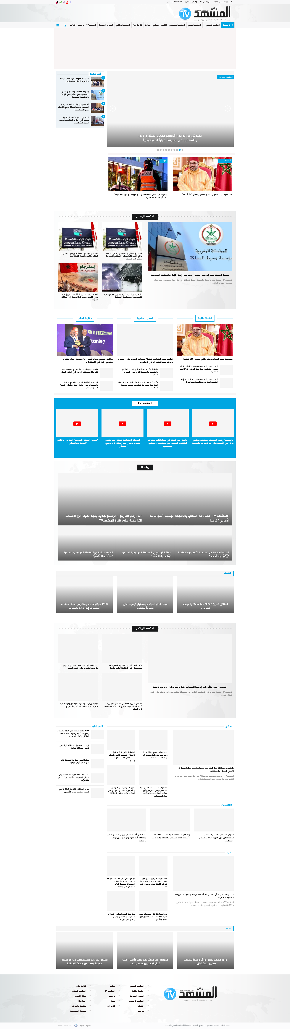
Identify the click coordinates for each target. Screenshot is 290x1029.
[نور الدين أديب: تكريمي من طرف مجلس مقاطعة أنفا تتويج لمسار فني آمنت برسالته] (126, 820)
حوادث (148, 25)
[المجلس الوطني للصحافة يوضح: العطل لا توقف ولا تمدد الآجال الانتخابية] (78, 236)
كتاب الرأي (110, 1006)
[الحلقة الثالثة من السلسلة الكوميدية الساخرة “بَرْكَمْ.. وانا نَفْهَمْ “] (87, 543)
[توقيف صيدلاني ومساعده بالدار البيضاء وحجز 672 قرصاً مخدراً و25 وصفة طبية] (138, 174)
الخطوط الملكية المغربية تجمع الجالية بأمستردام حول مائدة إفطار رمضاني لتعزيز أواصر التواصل (79, 385)
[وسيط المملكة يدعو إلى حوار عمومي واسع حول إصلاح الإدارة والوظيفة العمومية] (97, 95)
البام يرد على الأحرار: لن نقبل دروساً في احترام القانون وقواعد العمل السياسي (74, 120)
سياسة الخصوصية (78, 1011)
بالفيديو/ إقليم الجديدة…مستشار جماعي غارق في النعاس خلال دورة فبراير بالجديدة (213, 441)
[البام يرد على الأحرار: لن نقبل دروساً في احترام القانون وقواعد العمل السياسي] (97, 121)
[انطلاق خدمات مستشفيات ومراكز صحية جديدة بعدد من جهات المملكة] (84, 950)
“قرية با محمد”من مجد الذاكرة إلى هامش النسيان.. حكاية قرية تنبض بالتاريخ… (73, 777)
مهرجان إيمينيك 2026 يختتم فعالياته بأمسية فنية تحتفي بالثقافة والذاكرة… (170, 836)
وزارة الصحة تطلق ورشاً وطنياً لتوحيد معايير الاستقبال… (205, 962)
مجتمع (156, 25)
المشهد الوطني (213, 25)
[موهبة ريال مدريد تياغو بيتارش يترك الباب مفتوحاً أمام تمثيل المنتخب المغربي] (78, 687)
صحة (113, 1001)
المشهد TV (91, 25)
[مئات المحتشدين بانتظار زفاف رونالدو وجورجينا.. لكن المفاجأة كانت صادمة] (122, 648)
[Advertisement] (145, 48)
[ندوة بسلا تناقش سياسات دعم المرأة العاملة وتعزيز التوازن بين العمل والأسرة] (153, 901)
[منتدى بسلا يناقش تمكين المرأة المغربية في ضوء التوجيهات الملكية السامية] (203, 873)
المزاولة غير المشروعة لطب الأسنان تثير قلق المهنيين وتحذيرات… (145, 962)
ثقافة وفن (137, 25)
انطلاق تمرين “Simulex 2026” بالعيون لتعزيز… (205, 606)
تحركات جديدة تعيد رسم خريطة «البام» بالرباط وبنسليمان (74, 80)
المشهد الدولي (194, 25)
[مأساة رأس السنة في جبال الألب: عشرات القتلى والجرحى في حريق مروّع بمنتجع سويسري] (168, 423)
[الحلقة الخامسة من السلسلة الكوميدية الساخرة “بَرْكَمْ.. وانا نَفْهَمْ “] (203, 543)
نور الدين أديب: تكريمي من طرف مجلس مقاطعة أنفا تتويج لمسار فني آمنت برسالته (127, 838)
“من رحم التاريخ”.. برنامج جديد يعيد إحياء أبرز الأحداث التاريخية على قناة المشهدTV (103, 518)
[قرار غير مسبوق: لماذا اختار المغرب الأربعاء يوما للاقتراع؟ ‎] (97, 749)
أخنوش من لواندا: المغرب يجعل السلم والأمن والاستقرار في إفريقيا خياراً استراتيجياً (73, 107)
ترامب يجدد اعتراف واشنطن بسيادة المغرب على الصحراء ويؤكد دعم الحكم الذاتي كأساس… (145, 360)
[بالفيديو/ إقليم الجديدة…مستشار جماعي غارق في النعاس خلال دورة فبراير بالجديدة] (213, 423)
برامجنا (81, 25)
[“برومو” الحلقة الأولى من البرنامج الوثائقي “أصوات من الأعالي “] (77, 423)
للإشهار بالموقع (174, 1)
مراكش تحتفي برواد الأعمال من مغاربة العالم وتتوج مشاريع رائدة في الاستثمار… (88, 360)
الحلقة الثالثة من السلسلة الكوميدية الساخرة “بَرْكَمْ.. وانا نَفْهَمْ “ (88, 554)
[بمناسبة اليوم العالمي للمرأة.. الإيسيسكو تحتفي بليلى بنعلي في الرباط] (121, 901)
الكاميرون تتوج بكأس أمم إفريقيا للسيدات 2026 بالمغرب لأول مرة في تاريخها (190, 687)
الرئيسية (226, 25)
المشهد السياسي (177, 25)
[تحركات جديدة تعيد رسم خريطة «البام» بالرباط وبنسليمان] (97, 82)
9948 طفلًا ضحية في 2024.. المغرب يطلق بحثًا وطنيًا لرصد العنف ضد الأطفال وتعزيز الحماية (72, 733)
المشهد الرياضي (123, 25)
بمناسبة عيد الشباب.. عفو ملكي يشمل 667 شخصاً (207, 194)
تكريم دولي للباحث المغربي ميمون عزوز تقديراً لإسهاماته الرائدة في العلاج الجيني (79, 371)
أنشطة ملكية (225, 160)
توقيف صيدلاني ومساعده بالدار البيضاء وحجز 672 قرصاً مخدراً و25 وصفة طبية (141, 196)
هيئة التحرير (189, 1)
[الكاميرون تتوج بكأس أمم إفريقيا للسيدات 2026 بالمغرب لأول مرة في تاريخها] (190, 658)
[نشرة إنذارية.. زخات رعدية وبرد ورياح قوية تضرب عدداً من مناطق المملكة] (122, 277)
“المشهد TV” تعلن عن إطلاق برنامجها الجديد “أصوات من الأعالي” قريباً (189, 518)
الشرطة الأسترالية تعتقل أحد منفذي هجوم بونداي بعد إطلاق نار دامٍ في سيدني (122, 443)
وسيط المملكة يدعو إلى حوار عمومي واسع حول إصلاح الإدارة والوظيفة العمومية (75, 94)
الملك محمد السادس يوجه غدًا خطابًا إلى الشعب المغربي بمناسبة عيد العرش (199, 381)
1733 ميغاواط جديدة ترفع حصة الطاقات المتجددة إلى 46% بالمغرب (84, 606)
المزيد (73, 25)
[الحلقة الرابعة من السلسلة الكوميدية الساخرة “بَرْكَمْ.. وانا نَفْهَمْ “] (145, 543)
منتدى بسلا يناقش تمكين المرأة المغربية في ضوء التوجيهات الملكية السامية (204, 896)
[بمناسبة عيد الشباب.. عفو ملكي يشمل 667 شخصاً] (202, 174)
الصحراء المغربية (106, 25)
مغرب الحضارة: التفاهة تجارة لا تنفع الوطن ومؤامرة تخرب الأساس (73, 791)
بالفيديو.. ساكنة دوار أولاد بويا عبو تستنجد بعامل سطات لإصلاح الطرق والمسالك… (206, 769)
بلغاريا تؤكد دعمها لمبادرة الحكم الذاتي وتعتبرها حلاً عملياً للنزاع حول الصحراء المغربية (140, 372)
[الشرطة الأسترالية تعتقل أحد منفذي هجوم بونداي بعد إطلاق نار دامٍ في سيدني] (122, 423)
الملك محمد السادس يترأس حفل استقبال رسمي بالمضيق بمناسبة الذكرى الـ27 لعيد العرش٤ (199, 369)
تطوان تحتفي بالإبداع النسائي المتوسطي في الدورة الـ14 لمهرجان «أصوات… (216, 838)
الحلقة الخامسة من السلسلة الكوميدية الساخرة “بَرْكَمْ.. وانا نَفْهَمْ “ (203, 554)
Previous (228, 108)
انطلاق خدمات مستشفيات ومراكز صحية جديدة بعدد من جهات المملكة (84, 962)
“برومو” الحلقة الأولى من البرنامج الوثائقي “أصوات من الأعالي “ (77, 441)
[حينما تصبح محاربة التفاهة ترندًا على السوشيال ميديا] (97, 763)
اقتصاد (164, 25)
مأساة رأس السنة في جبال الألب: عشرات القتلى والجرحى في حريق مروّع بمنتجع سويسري (167, 443)
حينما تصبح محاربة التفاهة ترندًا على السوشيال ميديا (74, 761)
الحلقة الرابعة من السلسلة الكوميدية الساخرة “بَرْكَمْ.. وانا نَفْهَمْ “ (146, 554)
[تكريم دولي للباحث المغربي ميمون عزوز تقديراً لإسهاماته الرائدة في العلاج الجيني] (106, 373)
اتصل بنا (203, 1)
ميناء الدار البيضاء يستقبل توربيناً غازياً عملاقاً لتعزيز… (145, 606)
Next (113, 108)
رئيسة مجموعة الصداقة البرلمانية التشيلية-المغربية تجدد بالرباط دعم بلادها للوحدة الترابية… (138, 385)
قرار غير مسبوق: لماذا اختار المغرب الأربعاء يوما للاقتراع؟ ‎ (74, 747)
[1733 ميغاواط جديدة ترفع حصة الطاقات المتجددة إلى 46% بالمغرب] (84, 594)
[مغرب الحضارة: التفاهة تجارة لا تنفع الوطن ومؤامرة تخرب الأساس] (97, 793)
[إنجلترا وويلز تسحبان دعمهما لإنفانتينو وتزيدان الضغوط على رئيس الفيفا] (78, 648)
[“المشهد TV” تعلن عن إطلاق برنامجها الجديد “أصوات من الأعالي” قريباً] (189, 499)
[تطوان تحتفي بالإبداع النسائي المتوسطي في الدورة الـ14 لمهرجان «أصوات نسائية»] (214, 820)
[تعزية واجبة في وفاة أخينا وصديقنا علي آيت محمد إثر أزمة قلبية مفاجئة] (153, 740)
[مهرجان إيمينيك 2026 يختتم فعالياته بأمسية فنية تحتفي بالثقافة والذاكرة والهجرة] (170, 820)
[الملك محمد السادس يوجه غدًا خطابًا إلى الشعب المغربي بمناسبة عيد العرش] (226, 383)
